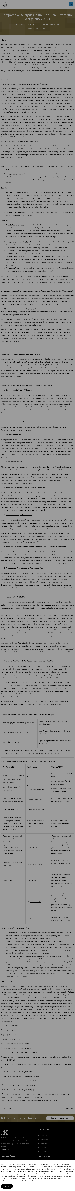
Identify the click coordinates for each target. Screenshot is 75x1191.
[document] (37, 595)
